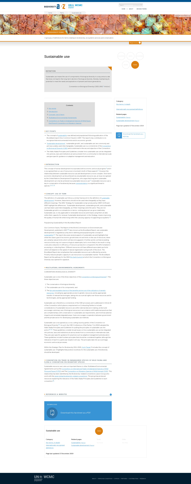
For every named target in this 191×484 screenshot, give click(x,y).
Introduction (53, 111)
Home (123, 9)
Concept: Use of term (56, 115)
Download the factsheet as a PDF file (133, 135)
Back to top (187, 415)
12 (59, 324)
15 (53, 380)
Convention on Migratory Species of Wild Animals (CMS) (88, 371)
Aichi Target (86, 347)
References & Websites (56, 394)
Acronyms (121, 56)
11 (54, 234)
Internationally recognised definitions (129, 109)
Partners (124, 478)
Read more (134, 43)
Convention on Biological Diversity (93, 277)
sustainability (62, 135)
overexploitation (81, 183)
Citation (116, 478)
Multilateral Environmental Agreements (63, 118)
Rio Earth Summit (76, 257)
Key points (52, 108)
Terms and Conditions (105, 478)
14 (51, 329)
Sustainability (123, 117)
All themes (137, 5)
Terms (62, 13)
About (131, 9)
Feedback (143, 478)
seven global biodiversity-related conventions (71, 376)
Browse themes (142, 9)
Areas (130, 56)
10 (68, 229)
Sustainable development (127, 121)
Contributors (133, 478)
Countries (139, 56)
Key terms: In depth (123, 104)
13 (49, 329)
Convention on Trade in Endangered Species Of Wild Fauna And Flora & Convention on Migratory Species (75, 361)
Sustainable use (76, 13)
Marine (126, 65)
